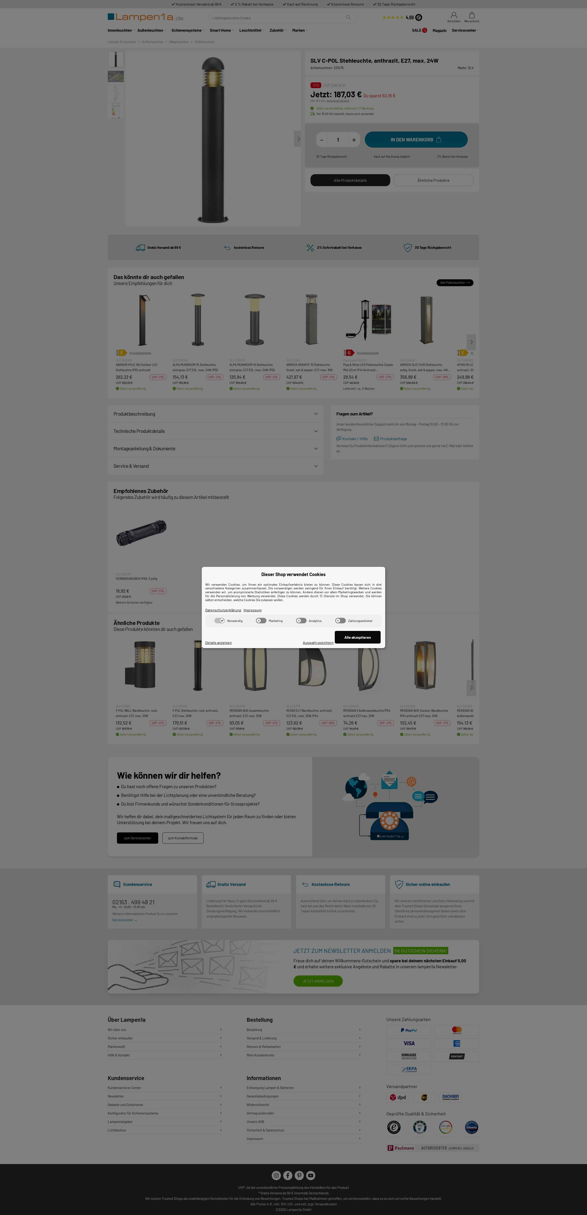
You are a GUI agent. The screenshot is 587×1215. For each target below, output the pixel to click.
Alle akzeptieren (357, 637)
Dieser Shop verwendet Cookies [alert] (293, 574)
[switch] (219, 620)
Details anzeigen (218, 642)
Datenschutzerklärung (223, 610)
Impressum (253, 610)
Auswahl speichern (318, 642)
